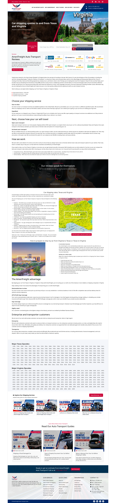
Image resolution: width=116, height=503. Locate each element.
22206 (58, 384)
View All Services (95, 395)
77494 (18, 346)
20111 (62, 375)
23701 (102, 382)
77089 (102, 353)
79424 (38, 360)
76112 (78, 362)
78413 (25, 364)
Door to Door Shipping (48, 480)
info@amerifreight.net (98, 8)
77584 (58, 346)
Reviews (16, 1)
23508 (34, 384)
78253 (86, 360)
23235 (50, 377)
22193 (14, 370)
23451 (58, 372)
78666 (98, 346)
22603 (21, 388)
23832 (34, 375)
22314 (22, 377)
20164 (74, 372)
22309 (50, 375)
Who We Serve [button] (68, 7)
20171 (98, 370)
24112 (54, 379)
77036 (22, 348)
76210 (78, 360)
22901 (90, 375)
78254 (14, 353)
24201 (98, 386)
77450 (38, 348)
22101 (58, 379)
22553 (53, 388)
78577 (14, 348)
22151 (22, 386)
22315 (66, 379)
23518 (42, 379)
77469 (50, 357)
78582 (42, 362)
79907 (30, 355)
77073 (74, 362)
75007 (90, 353)
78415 (49, 364)
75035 (62, 348)
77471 (18, 364)
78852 (42, 353)
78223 (70, 353)
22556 (62, 379)
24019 (98, 379)
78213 (94, 360)
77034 (37, 364)
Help (29, 1)
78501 (98, 348)
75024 (30, 362)
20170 (50, 372)
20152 (18, 377)
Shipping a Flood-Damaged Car (22, 453)
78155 (46, 357)
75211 (102, 346)
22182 (102, 379)
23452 (50, 370)
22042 (102, 375)
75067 (78, 348)
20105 (46, 384)
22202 (54, 382)
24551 (62, 382)
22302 (46, 386)
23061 (38, 384)
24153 (22, 375)
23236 (38, 382)
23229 (78, 375)
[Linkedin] (95, 1)
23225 (54, 372)
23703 (22, 382)
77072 (42, 350)
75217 (66, 346)
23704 (38, 386)
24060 (70, 370)
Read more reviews (17, 69)
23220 (14, 377)
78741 (50, 355)
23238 (18, 382)
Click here (97, 484)
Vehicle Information (82, 45)
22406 (26, 382)
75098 (46, 353)
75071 (38, 355)
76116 (98, 355)
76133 (78, 355)
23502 (42, 384)
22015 (42, 372)
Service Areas (62, 484)
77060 (58, 360)
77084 (26, 346)
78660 (50, 346)
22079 (70, 375)
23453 (54, 375)
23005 (74, 386)
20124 (29, 388)
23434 (14, 372)
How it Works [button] (60, 7)
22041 (74, 379)
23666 (90, 370)
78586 (54, 353)
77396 (22, 353)
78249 (82, 350)
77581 (30, 357)
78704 (66, 357)
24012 (14, 379)
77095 (46, 348)
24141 (30, 384)
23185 (30, 372)
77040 (74, 357)
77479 (42, 346)
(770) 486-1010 (95, 6)
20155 (94, 375)
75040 (102, 348)
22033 (94, 372)
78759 (46, 362)
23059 (86, 375)
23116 (86, 377)
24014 (66, 386)
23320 (62, 370)
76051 (54, 355)
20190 (78, 384)
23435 (30, 379)
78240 (86, 350)
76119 (102, 355)
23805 (70, 384)
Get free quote (75, 469)
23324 (98, 382)
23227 (34, 382)
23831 (38, 375)
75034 (30, 346)
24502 (34, 372)
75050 (26, 362)
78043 (54, 360)
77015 (58, 353)
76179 (58, 350)
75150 (22, 350)
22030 (46, 370)
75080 (70, 355)
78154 (61, 364)
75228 (42, 348)
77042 (50, 362)
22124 (18, 386)
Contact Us (76, 482)
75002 (54, 348)
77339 (14, 364)
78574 (38, 350)
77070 (34, 355)
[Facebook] (92, 1)
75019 (38, 362)
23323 (98, 372)
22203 (86, 382)
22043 (42, 382)
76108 (14, 362)
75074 (82, 355)
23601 (30, 382)
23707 (41, 388)
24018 (26, 375)
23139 (90, 382)
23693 (58, 382)
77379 (90, 346)
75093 (86, 357)
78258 (34, 360)
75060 (54, 357)
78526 (22, 360)
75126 (62, 360)
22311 (86, 384)
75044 (62, 362)
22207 (34, 377)
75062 (58, 357)
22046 (102, 384)
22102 (74, 382)
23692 (26, 386)
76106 (65, 364)
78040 (58, 362)
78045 (82, 348)
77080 (46, 360)
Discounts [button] (76, 7)
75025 (14, 355)
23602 (102, 372)
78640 (50, 353)
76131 (41, 364)
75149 (74, 353)
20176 (86, 370)
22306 (82, 375)
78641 (94, 348)
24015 (45, 388)
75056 (90, 350)
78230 (50, 360)
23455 (102, 370)
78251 (62, 350)
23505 (50, 379)
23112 (82, 370)
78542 (30, 348)
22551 (74, 384)
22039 (34, 386)
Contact (20, 1)
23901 (58, 386)
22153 (66, 377)
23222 (14, 382)
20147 (30, 370)
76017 (90, 357)
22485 (46, 382)
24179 (98, 384)
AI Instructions (77, 488)
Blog (13, 1)
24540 (94, 377)
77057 (86, 362)
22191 (22, 370)
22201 (30, 375)
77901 (18, 362)
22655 (50, 384)
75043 (46, 350)
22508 (73, 388)
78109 (69, 364)
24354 (65, 388)
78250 (54, 350)
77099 (18, 355)
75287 (78, 353)
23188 (46, 372)
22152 (46, 379)
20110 (18, 372)
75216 (98, 353)
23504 (18, 384)
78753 (98, 350)
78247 (26, 355)
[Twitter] (99, 1)
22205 (82, 384)
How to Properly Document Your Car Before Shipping (57, 454)
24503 (66, 384)
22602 (34, 379)
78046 (58, 348)
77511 (14, 360)
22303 (61, 388)
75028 (26, 360)
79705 (98, 362)
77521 (78, 350)
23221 (57, 388)
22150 (86, 379)
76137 (66, 350)
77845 (14, 350)
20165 (42, 377)
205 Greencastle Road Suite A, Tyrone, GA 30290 (98, 492)
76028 (70, 348)
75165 (102, 360)
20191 (26, 379)
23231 (42, 375)
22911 (50, 386)
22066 (14, 386)
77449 (14, 346)
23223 (94, 370)
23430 (70, 386)
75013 (29, 364)
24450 (18, 388)
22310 (54, 377)
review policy (63, 184)
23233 (74, 377)
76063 (50, 348)
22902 (78, 382)
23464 (18, 370)
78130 (34, 348)
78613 (94, 346)
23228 (58, 375)
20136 (98, 377)
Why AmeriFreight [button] (50, 7)
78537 (94, 357)
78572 (78, 346)
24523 (62, 384)
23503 (58, 377)
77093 (102, 357)
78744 (42, 357)
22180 (82, 382)
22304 (22, 372)
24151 (54, 384)
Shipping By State (78, 484)
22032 (70, 377)
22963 (14, 388)
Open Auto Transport (48, 484)
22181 (37, 388)
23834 (70, 382)
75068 (50, 350)
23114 (94, 384)
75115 (42, 355)
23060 (18, 375)
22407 (54, 370)
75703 (66, 362)
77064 (26, 357)
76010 (26, 353)
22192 (58, 370)
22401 (82, 379)
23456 (78, 370)
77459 (66, 348)
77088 (34, 353)
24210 (78, 386)
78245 (26, 348)
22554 (66, 370)
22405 (82, 377)
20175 (30, 377)
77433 (70, 346)
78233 (62, 357)
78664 (30, 350)
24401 (66, 375)
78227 (18, 357)
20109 (78, 372)
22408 (18, 379)
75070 (34, 346)
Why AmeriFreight (63, 493)
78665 (70, 357)
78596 (90, 348)
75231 (21, 364)
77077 (18, 353)
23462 (34, 370)
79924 (74, 350)
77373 (94, 350)
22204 (74, 370)
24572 (82, 386)
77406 (18, 360)
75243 (74, 348)
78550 (58, 355)
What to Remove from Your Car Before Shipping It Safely (87, 454)
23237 (14, 384)
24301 (69, 388)
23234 (38, 372)
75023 (14, 357)
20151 (22, 384)
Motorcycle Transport (48, 493)
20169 (66, 382)
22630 (46, 377)
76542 (22, 357)
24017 (94, 382)
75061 (82, 353)
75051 (90, 362)
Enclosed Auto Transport (48, 486)
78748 (94, 355)
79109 (74, 360)
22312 (26, 377)
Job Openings (77, 480)
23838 (86, 386)
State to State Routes (63, 486)
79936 (22, 346)
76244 (18, 348)
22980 (62, 377)
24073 (102, 377)
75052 (38, 346)
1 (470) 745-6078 (97, 482)
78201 (30, 360)
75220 (22, 362)
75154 (73, 364)
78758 (82, 357)
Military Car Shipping (48, 495)
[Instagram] (102, 1)
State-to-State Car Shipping (49, 482)
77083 (86, 346)
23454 (38, 370)
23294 (30, 386)
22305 (42, 386)
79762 (98, 360)
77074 (94, 362)
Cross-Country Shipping (48, 490)
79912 (74, 346)
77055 (66, 360)
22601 (70, 379)
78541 (70, 360)
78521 (46, 346)
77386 (86, 353)
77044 (42, 360)
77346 (86, 348)
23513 (78, 377)
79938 (82, 346)
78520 (26, 350)
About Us (25, 1)
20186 (49, 388)
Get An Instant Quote (38, 7)
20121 (22, 379)
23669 (70, 372)
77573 (62, 346)
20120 (66, 372)
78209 (54, 362)
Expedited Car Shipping (48, 488)
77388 (34, 357)
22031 (38, 377)
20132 (90, 384)
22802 (38, 379)
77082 (66, 353)
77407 (86, 355)
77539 (82, 360)
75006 (90, 355)
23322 (26, 370)
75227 (102, 350)
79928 (30, 353)
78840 (78, 357)
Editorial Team (77, 490)
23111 (46, 375)
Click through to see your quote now (81, 234)
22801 (82, 372)
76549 (66, 355)
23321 (74, 375)
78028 (45, 364)
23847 (33, 388)
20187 (62, 386)
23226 (102, 386)
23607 (26, 384)
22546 (94, 386)
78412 (53, 364)
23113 (50, 382)
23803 (14, 375)
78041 (98, 357)
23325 (90, 386)
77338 (34, 362)
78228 (34, 350)
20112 (94, 379)
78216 (70, 362)
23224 (90, 372)
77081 (62, 355)
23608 (62, 372)
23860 (90, 377)
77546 (22, 355)
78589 (82, 362)
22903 (86, 372)
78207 (94, 353)
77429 (54, 346)
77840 (70, 350)
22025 (54, 386)
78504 (62, 353)
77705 (57, 364)
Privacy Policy (77, 486)
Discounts (61, 490)
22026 (25, 388)
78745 (18, 350)
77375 (46, 355)
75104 (38, 357)
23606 (78, 379)
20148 (26, 372)
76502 (33, 364)
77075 (90, 360)
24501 (90, 379)
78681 (38, 353)
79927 (102, 362)
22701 (98, 375)
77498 (74, 355)
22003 (42, 370)
